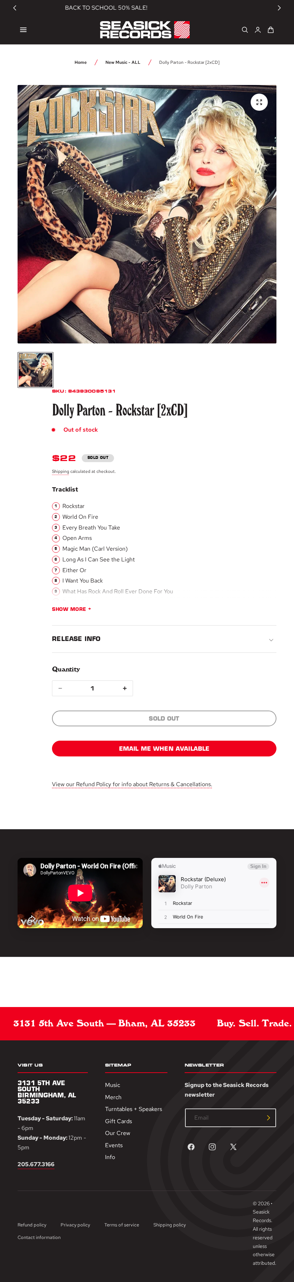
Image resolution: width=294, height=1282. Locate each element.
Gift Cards (118, 1121)
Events (114, 1145)
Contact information (39, 1237)
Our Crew (117, 1133)
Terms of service (121, 1225)
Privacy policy (75, 1225)
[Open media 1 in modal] (259, 102)
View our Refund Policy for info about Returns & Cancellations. (132, 784)
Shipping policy (169, 1225)
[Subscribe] (268, 1118)
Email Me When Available (164, 748)
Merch (113, 1097)
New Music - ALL (123, 62)
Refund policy (32, 1225)
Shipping (60, 471)
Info (110, 1157)
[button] (23, 29)
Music (112, 1085)
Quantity (66, 669)
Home (81, 62)
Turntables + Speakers (133, 1109)
